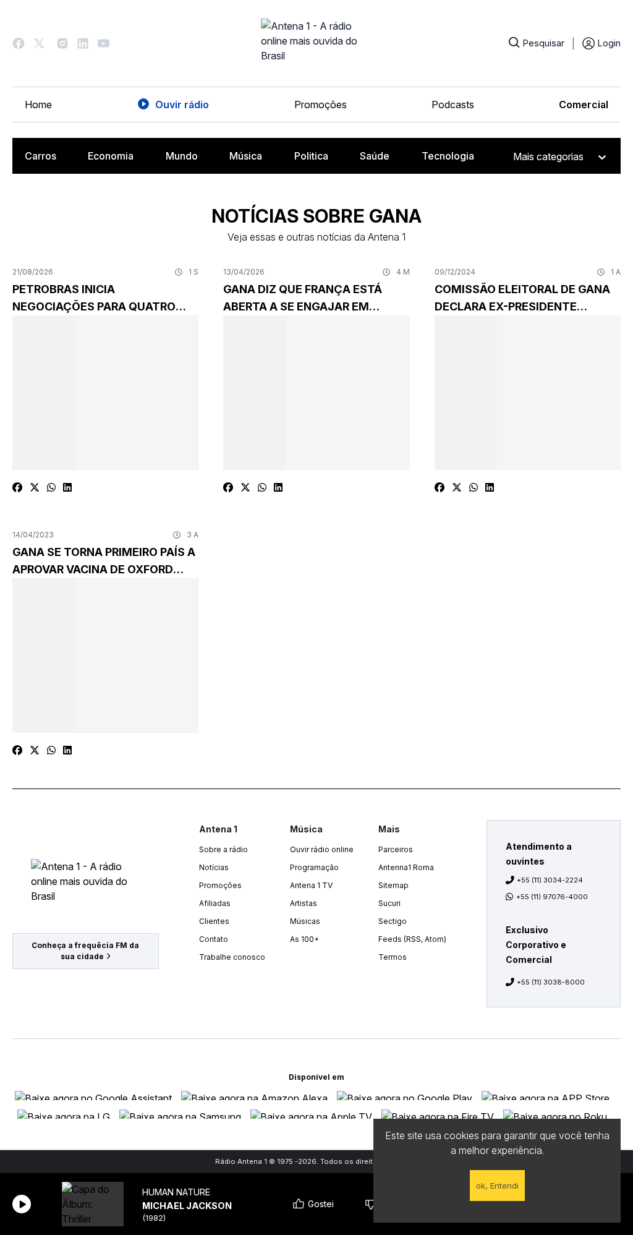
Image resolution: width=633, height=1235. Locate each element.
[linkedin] (67, 487)
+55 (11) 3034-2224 (550, 880)
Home (38, 104)
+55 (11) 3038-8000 (551, 982)
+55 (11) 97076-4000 (552, 896)
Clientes (214, 921)
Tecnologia (448, 156)
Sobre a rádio (223, 849)
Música (245, 156)
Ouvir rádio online (322, 849)
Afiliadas (215, 903)
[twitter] (35, 487)
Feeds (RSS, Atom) (412, 939)
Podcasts (452, 104)
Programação (314, 867)
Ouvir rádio (182, 104)
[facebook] (17, 487)
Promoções (320, 104)
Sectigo (392, 921)
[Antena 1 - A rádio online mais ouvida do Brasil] (316, 43)
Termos (392, 957)
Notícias (214, 867)
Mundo (182, 156)
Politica (311, 156)
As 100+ (304, 939)
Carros (40, 156)
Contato (213, 939)
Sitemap (393, 885)
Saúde (374, 156)
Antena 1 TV (311, 885)
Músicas (305, 921)
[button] (18, 43)
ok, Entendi (497, 1185)
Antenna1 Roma (406, 867)
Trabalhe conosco (232, 957)
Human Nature (176, 1192)
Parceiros (395, 849)
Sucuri (389, 903)
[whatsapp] (51, 487)
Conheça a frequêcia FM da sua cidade (85, 951)
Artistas (303, 903)
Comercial (583, 104)
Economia (111, 156)
